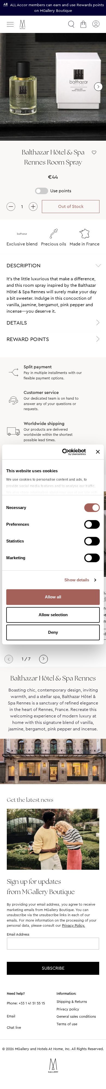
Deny (53, 632)
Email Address (18, 934)
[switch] (92, 525)
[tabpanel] (53, 295)
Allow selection (53, 614)
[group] (53, 87)
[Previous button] (8, 659)
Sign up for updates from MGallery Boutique (41, 886)
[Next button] (43, 659)
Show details (76, 580)
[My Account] (95, 24)
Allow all (53, 597)
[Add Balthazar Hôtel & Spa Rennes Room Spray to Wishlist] (94, 152)
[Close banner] (98, 452)
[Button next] (98, 86)
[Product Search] (71, 24)
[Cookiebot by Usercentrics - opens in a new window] (64, 452)
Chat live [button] (14, 1027)
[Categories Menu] (10, 24)
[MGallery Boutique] (34, 24)
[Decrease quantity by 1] (11, 206)
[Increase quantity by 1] (33, 206)
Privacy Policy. (73, 925)
